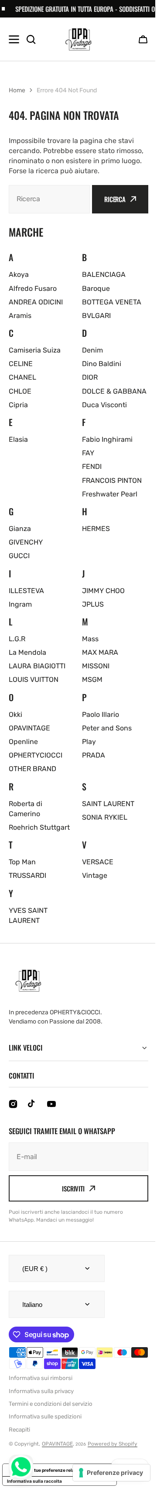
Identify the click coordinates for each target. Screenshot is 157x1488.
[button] (143, 39)
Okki (15, 714)
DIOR (90, 377)
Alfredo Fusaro (33, 288)
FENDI (92, 466)
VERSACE (97, 862)
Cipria (18, 405)
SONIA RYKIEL (104, 817)
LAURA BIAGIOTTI (37, 666)
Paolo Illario (100, 714)
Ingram (20, 604)
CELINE (21, 364)
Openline (23, 741)
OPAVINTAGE (29, 728)
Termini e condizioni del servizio (50, 1414)
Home (17, 90)
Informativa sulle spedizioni (45, 1426)
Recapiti (19, 1439)
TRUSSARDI (27, 875)
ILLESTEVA (26, 591)
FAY (88, 453)
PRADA (93, 755)
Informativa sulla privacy (41, 1401)
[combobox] (49, 199)
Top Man (22, 862)
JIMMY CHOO (103, 591)
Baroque (96, 288)
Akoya (19, 274)
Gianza (20, 528)
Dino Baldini (101, 364)
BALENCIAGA (104, 274)
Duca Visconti (104, 405)
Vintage (94, 875)
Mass (90, 639)
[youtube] (51, 1114)
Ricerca (115, 199)
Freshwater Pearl (109, 494)
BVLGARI (96, 315)
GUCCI (19, 556)
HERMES (96, 528)
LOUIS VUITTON (33, 679)
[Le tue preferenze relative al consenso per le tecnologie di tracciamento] (104, 1472)
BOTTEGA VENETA (111, 302)
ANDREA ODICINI (36, 302)
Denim (92, 350)
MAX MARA (100, 652)
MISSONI (95, 666)
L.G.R (17, 639)
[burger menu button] (14, 39)
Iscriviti (70, 1198)
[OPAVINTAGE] (78, 39)
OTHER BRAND (32, 769)
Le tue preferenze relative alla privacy (68, 1480)
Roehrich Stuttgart (39, 827)
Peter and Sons (107, 728)
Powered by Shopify (112, 1454)
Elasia (18, 439)
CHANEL (22, 377)
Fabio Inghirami (107, 439)
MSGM (92, 679)
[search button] (31, 39)
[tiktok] (32, 1114)
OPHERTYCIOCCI (35, 755)
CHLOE (20, 391)
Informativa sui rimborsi (40, 1388)
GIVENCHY (26, 542)
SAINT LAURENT (108, 804)
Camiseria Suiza (35, 350)
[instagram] (13, 1114)
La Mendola (27, 652)
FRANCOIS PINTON (112, 480)
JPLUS (93, 604)
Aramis (20, 315)
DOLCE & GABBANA (114, 391)
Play (89, 741)
